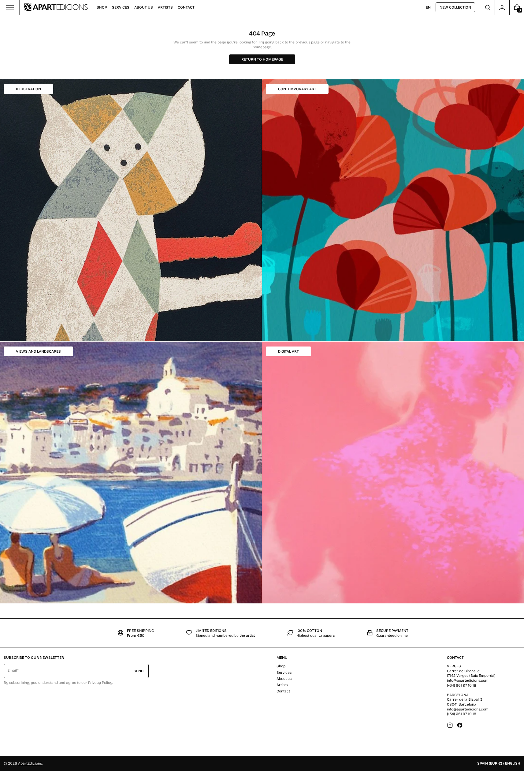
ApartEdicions (30, 763)
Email (12, 670)
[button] (487, 7)
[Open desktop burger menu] (10, 7)
